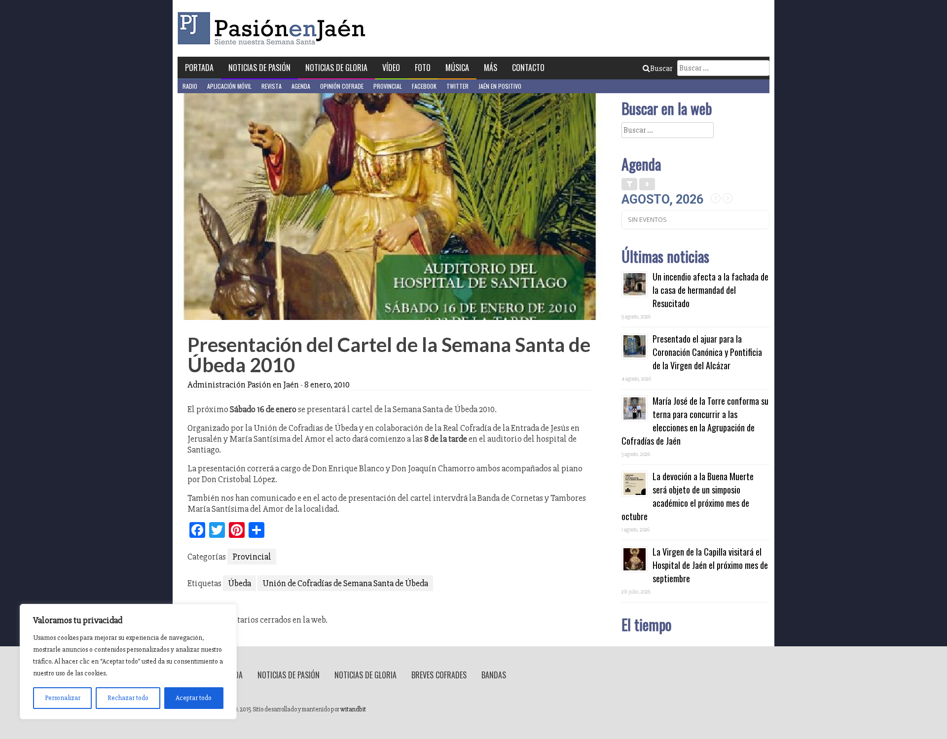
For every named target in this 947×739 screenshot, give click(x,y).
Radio (189, 86)
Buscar (661, 68)
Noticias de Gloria (336, 67)
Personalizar (62, 698)
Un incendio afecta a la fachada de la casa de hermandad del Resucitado (710, 290)
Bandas (493, 675)
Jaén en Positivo (499, 86)
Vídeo (391, 67)
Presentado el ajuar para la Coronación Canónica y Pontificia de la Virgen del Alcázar (707, 352)
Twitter (457, 86)
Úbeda (239, 583)
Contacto (528, 67)
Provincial (387, 86)
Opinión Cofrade (342, 86)
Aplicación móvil (229, 86)
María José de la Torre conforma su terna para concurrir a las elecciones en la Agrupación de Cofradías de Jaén (694, 420)
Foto (423, 67)
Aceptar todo (194, 698)
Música (457, 67)
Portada (199, 67)
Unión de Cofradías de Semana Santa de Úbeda (345, 583)
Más (490, 67)
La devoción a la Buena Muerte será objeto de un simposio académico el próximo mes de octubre (687, 496)
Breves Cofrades (439, 675)
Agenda (300, 86)
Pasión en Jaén (274, 28)
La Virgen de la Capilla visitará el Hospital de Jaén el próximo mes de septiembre (710, 565)
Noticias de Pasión (259, 67)
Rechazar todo (128, 698)
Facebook (424, 86)
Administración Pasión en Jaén (243, 384)
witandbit (353, 709)
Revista (271, 86)
